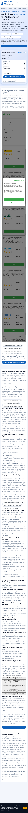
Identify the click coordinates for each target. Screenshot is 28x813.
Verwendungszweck (8, 71)
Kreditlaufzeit (6, 66)
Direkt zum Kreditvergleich (22, 4)
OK (25, 807)
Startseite (3, 8)
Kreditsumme (6, 61)
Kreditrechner (9, 8)
